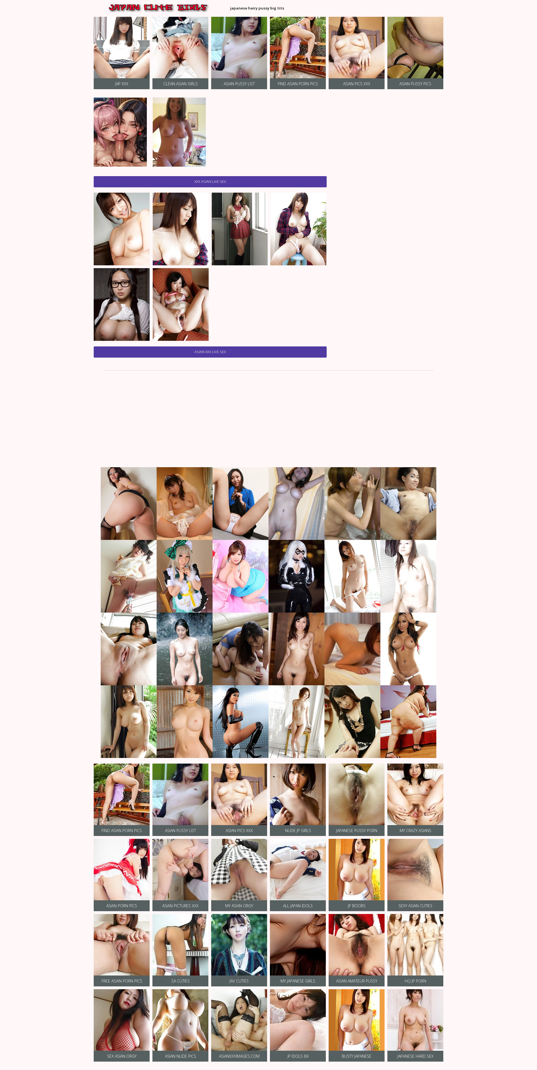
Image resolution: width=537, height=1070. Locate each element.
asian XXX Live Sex (210, 351)
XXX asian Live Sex (210, 181)
